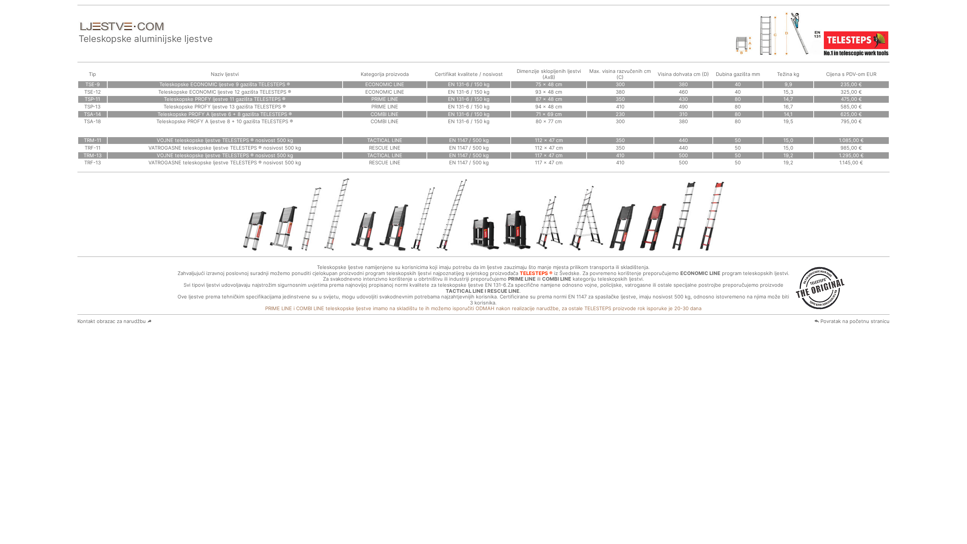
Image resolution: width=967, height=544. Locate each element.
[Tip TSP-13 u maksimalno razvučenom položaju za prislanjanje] (451, 247)
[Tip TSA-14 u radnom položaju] (549, 247)
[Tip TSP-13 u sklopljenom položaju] (394, 247)
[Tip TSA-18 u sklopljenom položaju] (517, 247)
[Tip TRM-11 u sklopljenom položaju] (621, 247)
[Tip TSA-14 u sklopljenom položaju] (484, 247)
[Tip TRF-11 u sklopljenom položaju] (653, 247)
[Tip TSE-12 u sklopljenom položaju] (284, 247)
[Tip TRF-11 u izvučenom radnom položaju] (711, 247)
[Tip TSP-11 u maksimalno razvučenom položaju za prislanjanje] (422, 247)
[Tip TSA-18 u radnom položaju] (585, 247)
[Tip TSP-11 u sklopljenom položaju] (364, 247)
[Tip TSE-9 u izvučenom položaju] (311, 247)
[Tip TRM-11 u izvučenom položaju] (683, 247)
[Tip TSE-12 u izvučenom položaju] (336, 247)
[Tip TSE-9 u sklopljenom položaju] (255, 247)
